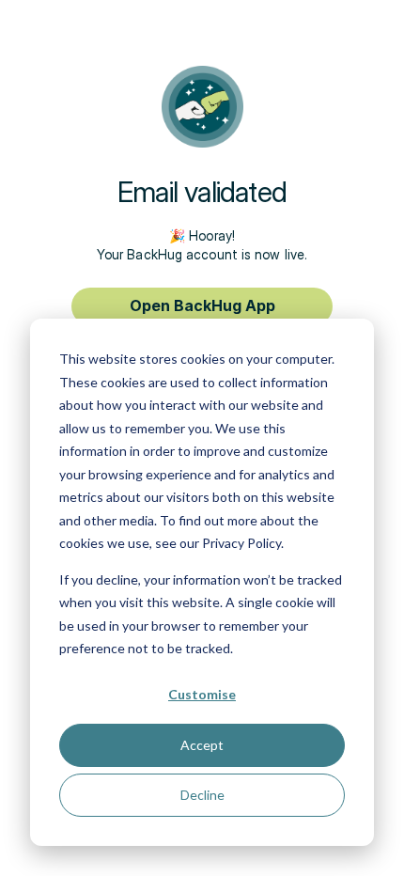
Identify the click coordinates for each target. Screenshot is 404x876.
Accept (202, 745)
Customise (202, 694)
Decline (202, 795)
